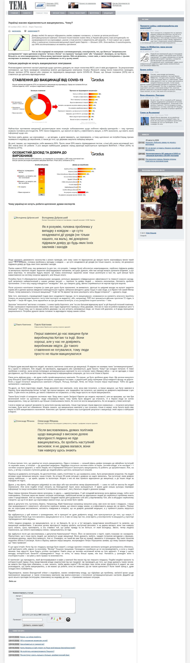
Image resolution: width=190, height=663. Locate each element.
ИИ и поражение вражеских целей (33, 641)
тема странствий (77, 13)
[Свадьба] (161, 229)
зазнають (18, 260)
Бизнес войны (146, 70)
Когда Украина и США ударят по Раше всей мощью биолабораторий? (47, 648)
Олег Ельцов (151, 233)
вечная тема (58, 13)
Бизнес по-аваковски (87, 3)
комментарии (32, 31)
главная (14, 13)
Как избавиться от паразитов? (32, 644)
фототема (94, 13)
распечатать (16, 31)
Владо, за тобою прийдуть (30, 637)
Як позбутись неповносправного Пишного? (37, 651)
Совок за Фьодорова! (150, 113)
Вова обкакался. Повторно (152, 95)
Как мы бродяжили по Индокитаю (121, 4)
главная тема (42, 13)
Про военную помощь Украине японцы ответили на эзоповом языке (160, 160)
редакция (108, 13)
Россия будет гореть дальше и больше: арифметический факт (45, 655)
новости (26, 13)
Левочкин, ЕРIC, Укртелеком (52, 4)
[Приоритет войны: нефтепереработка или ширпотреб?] (148, 41)
